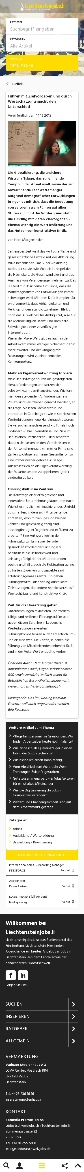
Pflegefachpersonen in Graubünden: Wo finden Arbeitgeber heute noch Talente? (43, 738)
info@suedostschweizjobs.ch (28, 1149)
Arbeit (17, 829)
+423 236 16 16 (23, 1094)
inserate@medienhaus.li (23, 1099)
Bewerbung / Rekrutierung (32, 842)
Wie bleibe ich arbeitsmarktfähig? (38, 760)
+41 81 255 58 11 (24, 1143)
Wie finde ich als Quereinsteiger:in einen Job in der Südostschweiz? (42, 750)
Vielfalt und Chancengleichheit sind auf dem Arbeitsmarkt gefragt (42, 804)
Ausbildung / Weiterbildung (33, 836)
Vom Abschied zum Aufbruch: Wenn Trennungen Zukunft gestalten (40, 769)
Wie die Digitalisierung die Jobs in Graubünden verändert (37, 792)
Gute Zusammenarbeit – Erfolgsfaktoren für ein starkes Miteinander (44, 781)
